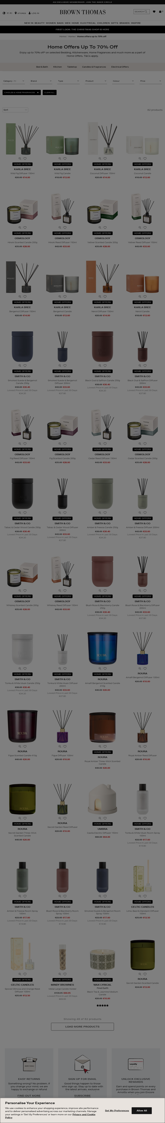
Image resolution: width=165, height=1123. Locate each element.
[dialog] (82, 1110)
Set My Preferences (117, 1110)
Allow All (142, 1110)
